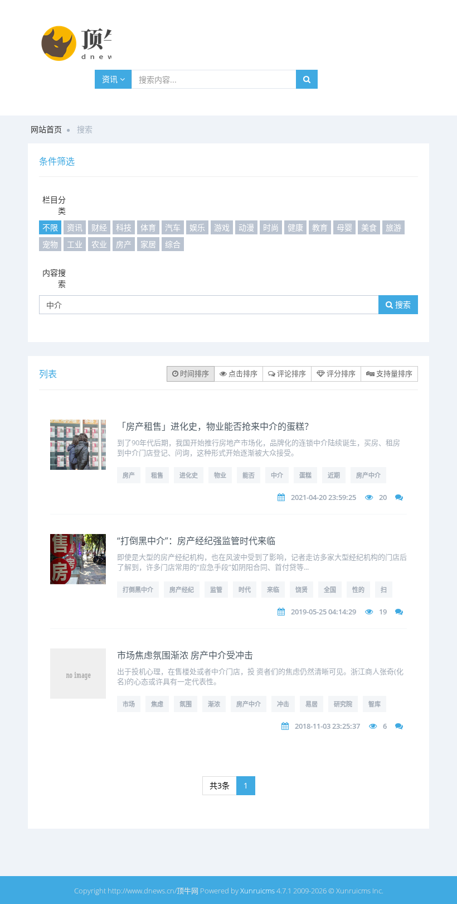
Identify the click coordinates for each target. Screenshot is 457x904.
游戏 (222, 227)
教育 (320, 227)
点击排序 (242, 373)
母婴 (344, 227)
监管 (216, 589)
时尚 (271, 227)
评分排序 (340, 373)
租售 (157, 475)
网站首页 (46, 129)
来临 (273, 589)
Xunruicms (257, 891)
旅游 (393, 227)
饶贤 (301, 589)
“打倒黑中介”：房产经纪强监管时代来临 (196, 541)
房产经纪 (181, 589)
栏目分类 (54, 205)
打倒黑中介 (138, 589)
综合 (173, 244)
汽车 (173, 227)
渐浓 (214, 704)
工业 (74, 244)
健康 (295, 227)
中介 (277, 475)
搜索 (402, 304)
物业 (220, 475)
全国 (330, 589)
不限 (50, 227)
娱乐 (197, 227)
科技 (124, 227)
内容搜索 (54, 278)
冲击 (283, 704)
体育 (148, 227)
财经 (99, 227)
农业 (99, 244)
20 (383, 497)
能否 (248, 475)
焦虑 (157, 704)
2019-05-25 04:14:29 (323, 612)
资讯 (111, 79)
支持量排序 (393, 373)
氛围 (185, 704)
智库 (374, 704)
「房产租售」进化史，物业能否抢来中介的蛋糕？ (215, 426)
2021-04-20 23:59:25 (323, 497)
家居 (148, 244)
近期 (334, 475)
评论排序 (290, 373)
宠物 (50, 244)
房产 (124, 244)
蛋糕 (305, 475)
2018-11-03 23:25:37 (327, 726)
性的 (358, 589)
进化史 (188, 475)
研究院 (343, 704)
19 (383, 612)
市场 (129, 704)
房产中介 (368, 475)
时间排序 (193, 373)
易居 (311, 704)
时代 (245, 589)
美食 (369, 227)
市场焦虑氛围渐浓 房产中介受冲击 (185, 655)
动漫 (246, 227)
